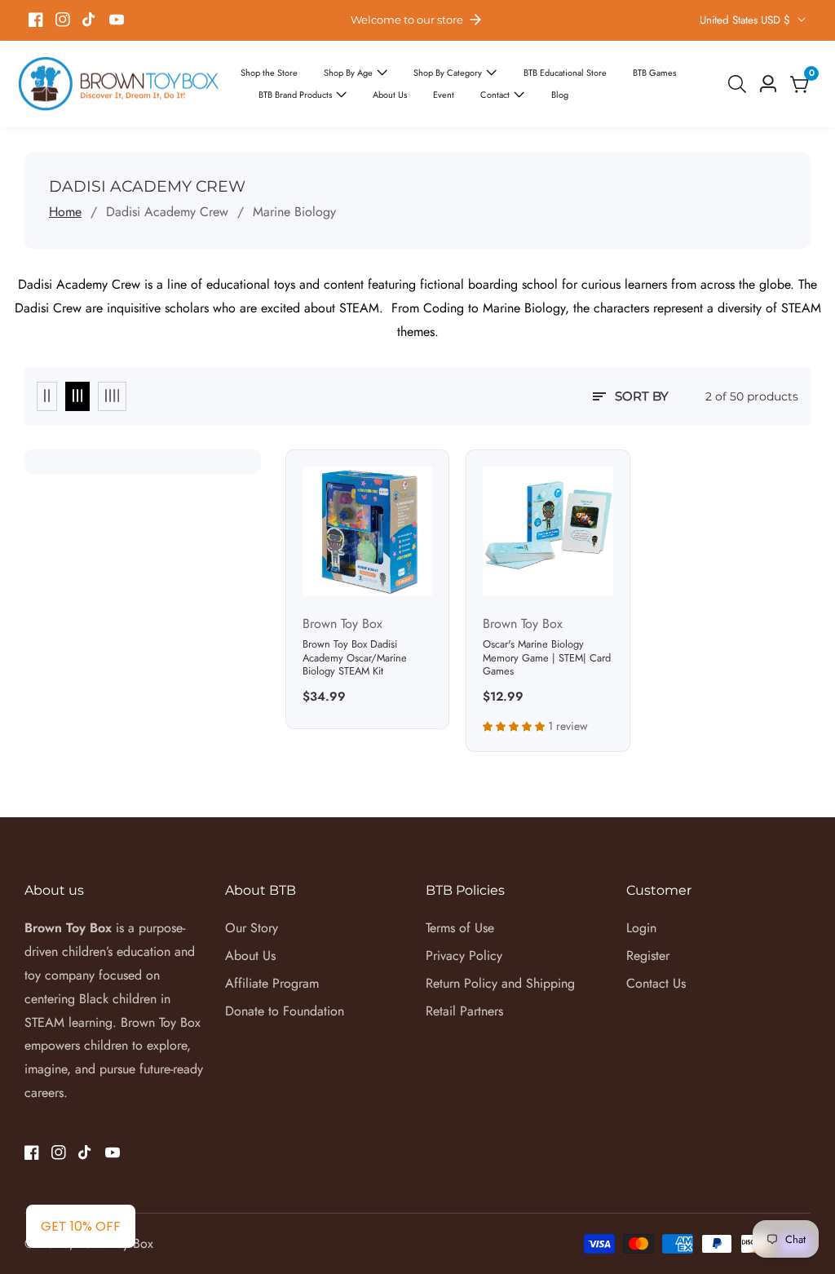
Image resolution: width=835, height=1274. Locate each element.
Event (443, 94)
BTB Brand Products (295, 94)
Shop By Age (348, 72)
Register (647, 955)
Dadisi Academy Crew (167, 211)
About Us (390, 94)
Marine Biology (294, 211)
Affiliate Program (272, 983)
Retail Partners (464, 1011)
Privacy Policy (464, 955)
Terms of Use (460, 927)
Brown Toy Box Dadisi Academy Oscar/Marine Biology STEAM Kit (355, 658)
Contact (496, 94)
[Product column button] (47, 396)
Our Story (251, 927)
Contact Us (656, 983)
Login (641, 927)
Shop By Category (447, 72)
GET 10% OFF (81, 1226)
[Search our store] (740, 84)
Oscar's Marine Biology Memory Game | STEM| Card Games (547, 658)
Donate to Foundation (284, 1011)
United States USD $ (746, 20)
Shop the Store (269, 72)
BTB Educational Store (565, 72)
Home (65, 211)
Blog (559, 94)
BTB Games (654, 72)
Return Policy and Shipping (500, 983)
